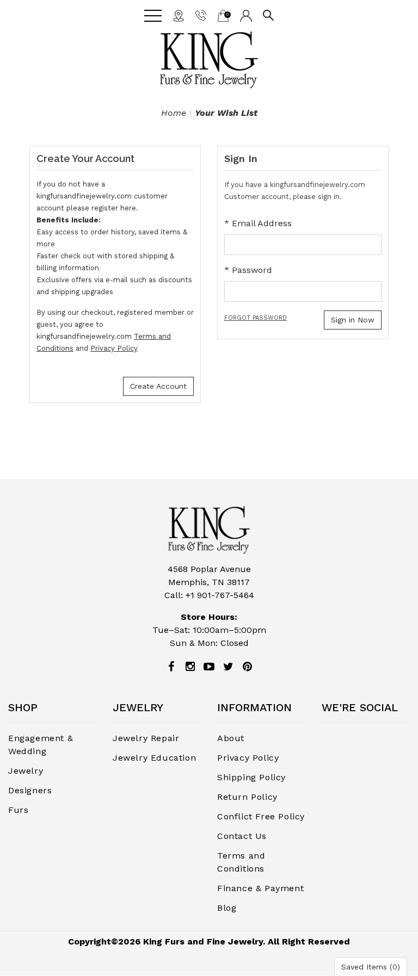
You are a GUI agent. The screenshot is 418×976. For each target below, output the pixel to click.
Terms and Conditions (241, 862)
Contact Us (242, 836)
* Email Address (258, 223)
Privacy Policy (114, 348)
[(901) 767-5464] (200, 14)
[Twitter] (228, 666)
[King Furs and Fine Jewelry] (209, 60)
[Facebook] (171, 666)
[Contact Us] (179, 15)
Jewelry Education (154, 758)
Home (173, 113)
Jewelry (25, 771)
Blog (226, 908)
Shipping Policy (251, 777)
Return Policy (247, 797)
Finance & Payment (260, 888)
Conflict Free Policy (261, 816)
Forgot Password (255, 317)
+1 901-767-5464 (220, 595)
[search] (268, 14)
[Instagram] (190, 666)
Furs (18, 810)
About (230, 738)
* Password (248, 270)
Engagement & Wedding (40, 744)
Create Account (158, 386)
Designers (30, 790)
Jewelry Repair (146, 738)
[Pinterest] (247, 666)
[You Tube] (209, 666)
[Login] (246, 15)
